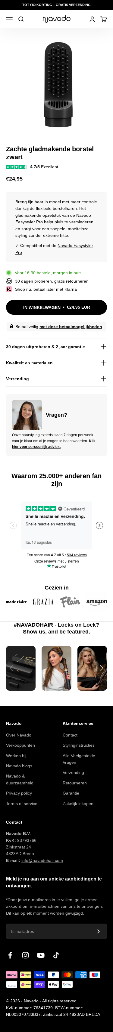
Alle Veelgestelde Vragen (79, 759)
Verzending (73, 772)
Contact (70, 735)
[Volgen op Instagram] (25, 955)
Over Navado (18, 735)
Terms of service (21, 803)
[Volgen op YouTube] (41, 955)
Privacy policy (19, 793)
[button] (101, 668)
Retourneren (75, 783)
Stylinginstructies (79, 745)
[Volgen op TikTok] (56, 955)
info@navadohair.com (42, 860)
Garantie (71, 793)
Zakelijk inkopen (78, 803)
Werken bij (16, 755)
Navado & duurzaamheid (19, 779)
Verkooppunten (20, 745)
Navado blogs (19, 765)
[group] (21, 668)
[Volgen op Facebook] (10, 955)
